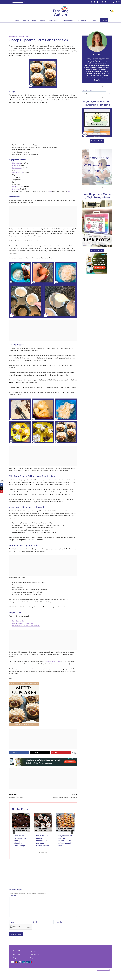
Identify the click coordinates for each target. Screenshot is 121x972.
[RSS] (116, 2)
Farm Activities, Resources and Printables (26, 626)
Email (35, 922)
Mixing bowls (16, 163)
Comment (13, 895)
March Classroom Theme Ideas (23, 623)
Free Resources (68, 20)
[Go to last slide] (14, 832)
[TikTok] (105, 2)
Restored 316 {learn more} (103, 970)
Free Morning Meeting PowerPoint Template (96, 103)
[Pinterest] (102, 2)
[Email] (119, 2)
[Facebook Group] (113, 2)
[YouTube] (111, 2)
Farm (17, 36)
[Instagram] (97, 2)
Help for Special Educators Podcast (65, 796)
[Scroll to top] (117, 950)
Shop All (104, 20)
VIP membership (36, 669)
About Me (25, 20)
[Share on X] (1, 488)
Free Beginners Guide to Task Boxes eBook (97, 195)
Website (59, 922)
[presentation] (20, 822)
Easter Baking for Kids (16, 796)
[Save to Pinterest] (1, 491)
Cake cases (16, 165)
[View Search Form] (91, 2)
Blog (34, 20)
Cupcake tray (16, 168)
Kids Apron (16, 189)
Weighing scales (17, 187)
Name (12, 922)
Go (109, 93)
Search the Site (87, 90)
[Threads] (100, 2)
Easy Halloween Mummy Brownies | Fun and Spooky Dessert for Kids (42, 841)
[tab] (39, 852)
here (50, 191)
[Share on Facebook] (1, 485)
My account (82, 20)
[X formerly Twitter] (108, 2)
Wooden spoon (17, 172)
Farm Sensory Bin (18, 621)
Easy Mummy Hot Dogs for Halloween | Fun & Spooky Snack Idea (65, 841)
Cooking (12, 36)
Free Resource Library (18, 2)
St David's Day (23, 36)
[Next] (72, 832)
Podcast (42, 20)
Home (17, 20)
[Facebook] (94, 2)
